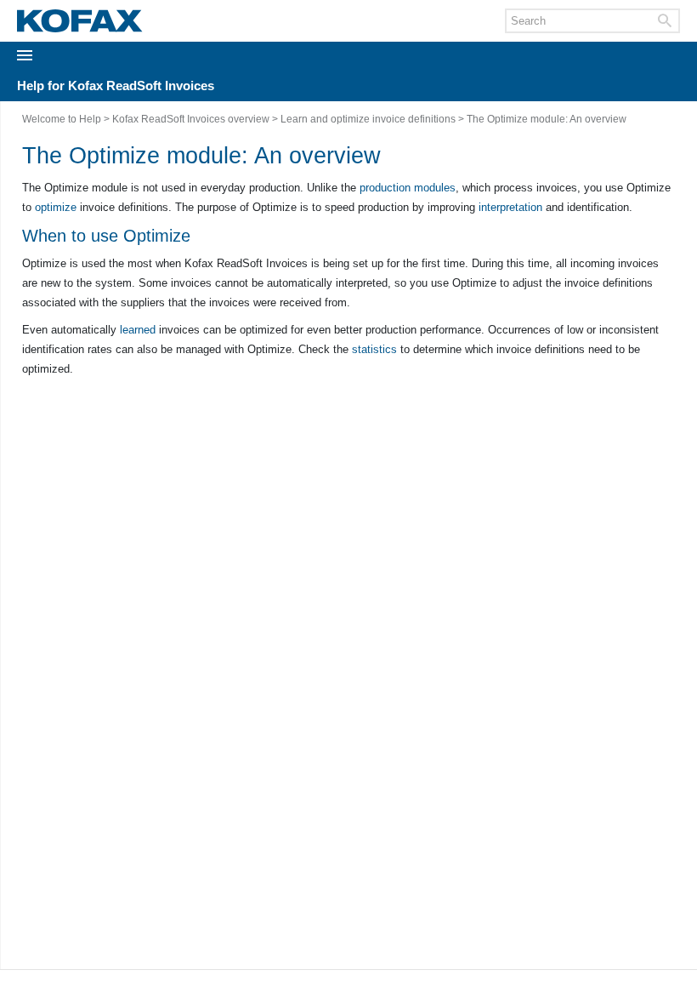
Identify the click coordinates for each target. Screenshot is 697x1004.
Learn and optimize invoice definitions (368, 119)
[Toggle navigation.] (29, 55)
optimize (55, 207)
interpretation (510, 207)
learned (138, 329)
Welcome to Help (61, 119)
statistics (374, 349)
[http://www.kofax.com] (80, 21)
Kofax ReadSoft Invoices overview (190, 119)
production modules (408, 187)
